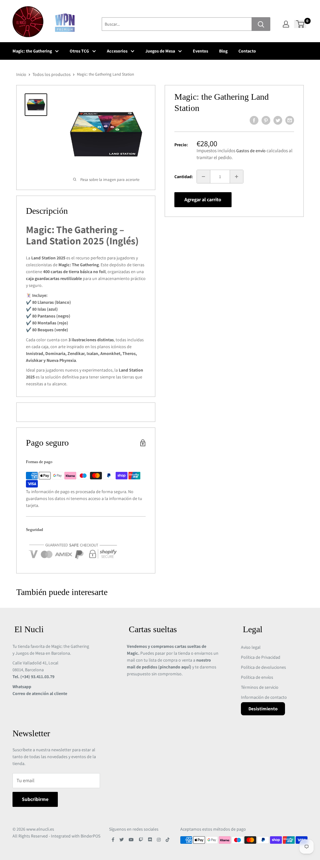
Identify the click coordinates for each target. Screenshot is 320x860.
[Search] (261, 24)
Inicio (21, 74)
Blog (223, 51)
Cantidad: (183, 176)
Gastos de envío (251, 150)
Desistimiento (263, 709)
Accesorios (117, 51)
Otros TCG (79, 51)
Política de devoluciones (263, 667)
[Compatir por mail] (289, 120)
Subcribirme (35, 799)
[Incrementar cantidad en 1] (236, 176)
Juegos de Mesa (160, 51)
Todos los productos (51, 74)
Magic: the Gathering (32, 51)
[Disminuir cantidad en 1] (203, 176)
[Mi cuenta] (286, 24)
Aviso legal (251, 647)
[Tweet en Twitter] (277, 120)
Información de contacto (264, 697)
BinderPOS (90, 836)
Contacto (247, 51)
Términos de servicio (259, 687)
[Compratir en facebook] (254, 120)
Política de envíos (257, 677)
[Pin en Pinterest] (266, 120)
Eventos (200, 51)
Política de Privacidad (260, 657)
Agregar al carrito (202, 199)
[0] (300, 24)
